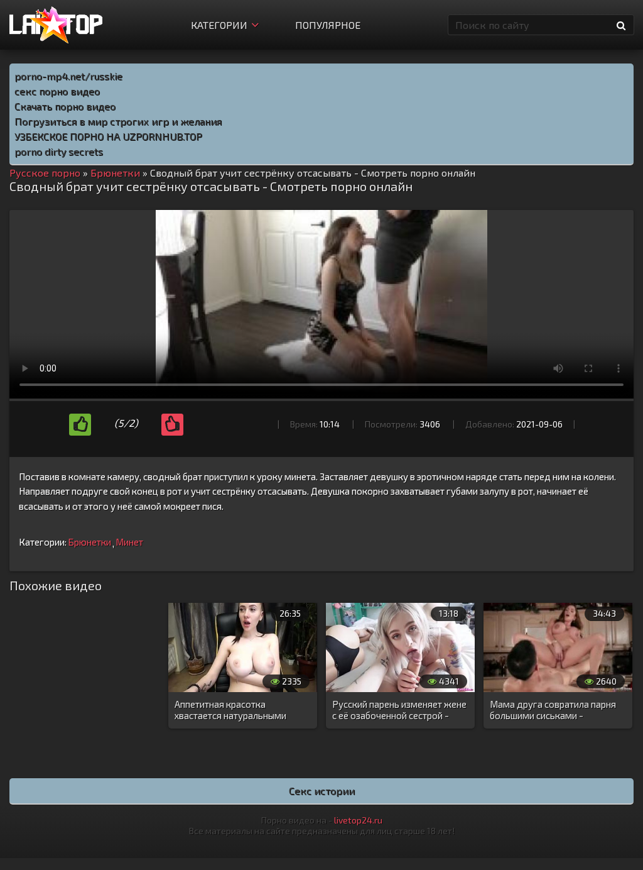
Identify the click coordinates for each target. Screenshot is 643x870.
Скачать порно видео (65, 106)
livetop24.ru (358, 820)
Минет (129, 542)
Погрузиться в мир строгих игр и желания (118, 121)
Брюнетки (89, 542)
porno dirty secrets (58, 151)
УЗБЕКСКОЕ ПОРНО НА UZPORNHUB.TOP (108, 136)
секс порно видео (57, 91)
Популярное (327, 25)
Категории (219, 25)
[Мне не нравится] (172, 425)
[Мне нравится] (80, 425)
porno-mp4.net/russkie (68, 76)
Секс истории (322, 790)
